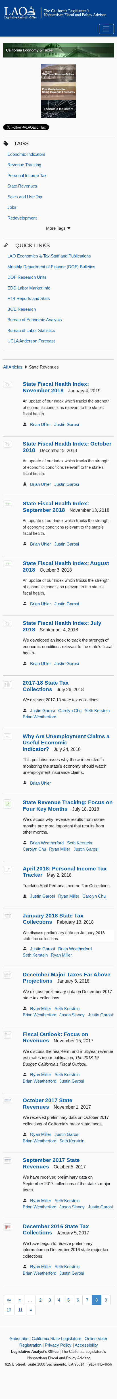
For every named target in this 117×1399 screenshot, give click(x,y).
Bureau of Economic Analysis (34, 319)
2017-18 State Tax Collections (46, 686)
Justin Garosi (66, 424)
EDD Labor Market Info (28, 288)
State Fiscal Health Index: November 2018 (56, 387)
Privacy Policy (58, 1345)
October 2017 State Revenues (47, 1103)
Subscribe (19, 1338)
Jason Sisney (72, 1014)
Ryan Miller (59, 849)
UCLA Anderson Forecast (31, 340)
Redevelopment (22, 218)
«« (9, 1300)
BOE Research (21, 309)
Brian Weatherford (39, 716)
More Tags (56, 228)
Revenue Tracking (24, 164)
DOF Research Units (27, 277)
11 (20, 1310)
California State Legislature (56, 1338)
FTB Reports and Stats (28, 298)
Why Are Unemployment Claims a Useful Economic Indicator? (66, 742)
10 (9, 1310)
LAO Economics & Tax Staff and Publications (49, 256)
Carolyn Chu (70, 710)
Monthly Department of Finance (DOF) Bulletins (51, 266)
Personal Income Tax (27, 175)
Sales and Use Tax (24, 196)
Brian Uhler (40, 424)
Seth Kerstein (97, 710)
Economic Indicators (26, 154)
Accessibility (86, 1345)
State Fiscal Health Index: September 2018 (56, 507)
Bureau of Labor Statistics (31, 330)
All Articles (12, 367)
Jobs (11, 207)
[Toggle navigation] (106, 29)
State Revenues (22, 186)
